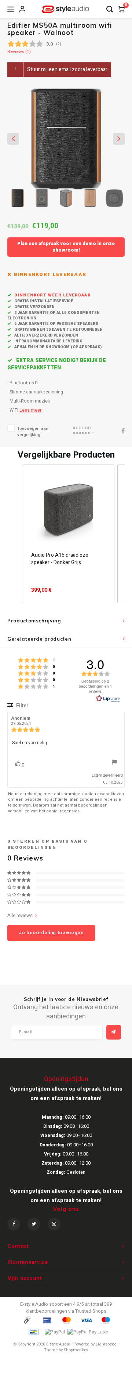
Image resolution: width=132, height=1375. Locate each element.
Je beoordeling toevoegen (51, 932)
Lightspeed (106, 1344)
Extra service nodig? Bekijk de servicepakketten (56, 364)
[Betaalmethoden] (27, 1320)
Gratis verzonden (34, 307)
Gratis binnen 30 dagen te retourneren (58, 329)
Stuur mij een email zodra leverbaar (67, 69)
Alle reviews (20, 915)
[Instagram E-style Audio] (54, 1224)
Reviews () (19, 52)
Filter (22, 706)
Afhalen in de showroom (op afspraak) (57, 347)
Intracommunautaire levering (47, 341)
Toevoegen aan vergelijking (32, 432)
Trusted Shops (90, 1311)
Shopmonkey (76, 1350)
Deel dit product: (84, 431)
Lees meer (30, 410)
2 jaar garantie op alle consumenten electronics (53, 315)
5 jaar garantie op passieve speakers (55, 323)
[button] (14, 534)
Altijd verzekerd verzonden (45, 335)
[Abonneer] (113, 1032)
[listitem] (68, 534)
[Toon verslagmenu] (114, 763)
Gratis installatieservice (43, 301)
